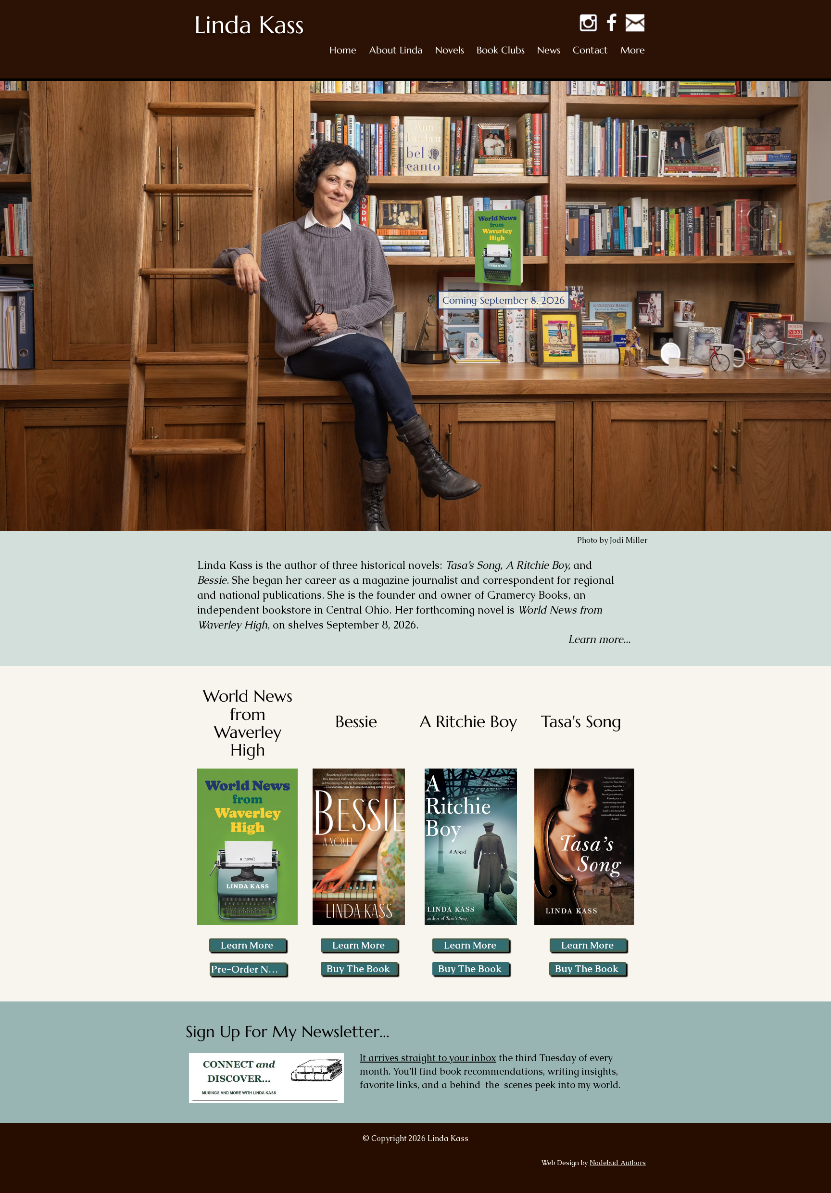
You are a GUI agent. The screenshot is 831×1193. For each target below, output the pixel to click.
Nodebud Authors (618, 1162)
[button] (395, 50)
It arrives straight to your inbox (428, 1058)
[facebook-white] (611, 22)
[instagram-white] (588, 22)
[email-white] (635, 22)
